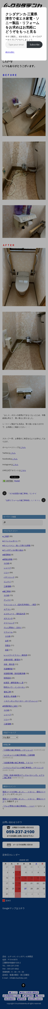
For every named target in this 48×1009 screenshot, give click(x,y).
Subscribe (34, 44)
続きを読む (10, 52)
